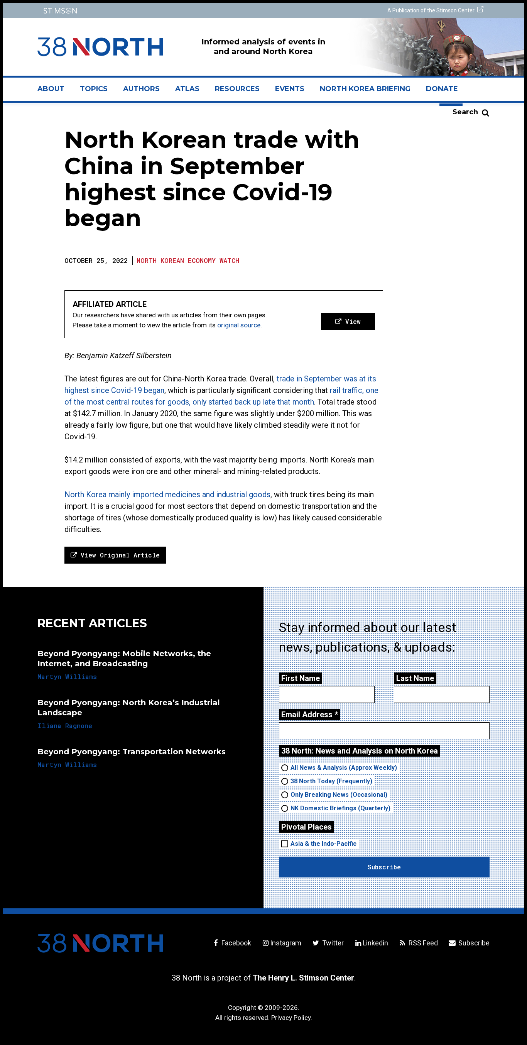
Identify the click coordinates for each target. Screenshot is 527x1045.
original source (238, 325)
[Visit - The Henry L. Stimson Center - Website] (149, 11)
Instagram (285, 943)
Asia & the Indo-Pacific (323, 843)
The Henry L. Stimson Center (303, 977)
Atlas (187, 89)
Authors (141, 89)
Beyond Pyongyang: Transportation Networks (131, 751)
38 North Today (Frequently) (331, 781)
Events (289, 89)
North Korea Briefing (365, 89)
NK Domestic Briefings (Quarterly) (340, 808)
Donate (442, 89)
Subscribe (473, 943)
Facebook (235, 943)
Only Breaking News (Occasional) (339, 794)
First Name (300, 678)
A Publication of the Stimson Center (431, 10)
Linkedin (375, 943)
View (351, 321)
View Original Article (118, 555)
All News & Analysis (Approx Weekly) (344, 767)
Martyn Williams (67, 676)
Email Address (309, 714)
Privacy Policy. (291, 1017)
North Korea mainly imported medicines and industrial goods (167, 494)
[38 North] (100, 943)
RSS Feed (422, 943)
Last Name (415, 678)
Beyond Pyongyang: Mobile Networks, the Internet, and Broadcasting (124, 658)
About (54, 92)
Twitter (332, 943)
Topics (94, 89)
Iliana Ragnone (64, 725)
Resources (237, 89)
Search (465, 112)
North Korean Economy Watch (188, 260)
